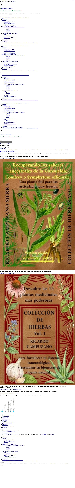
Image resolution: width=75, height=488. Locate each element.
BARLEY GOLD (8, 92)
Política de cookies (5, 40)
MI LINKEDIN (8, 31)
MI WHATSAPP (8, 85)
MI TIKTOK (7, 29)
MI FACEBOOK (8, 30)
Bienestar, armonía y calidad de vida (9, 23)
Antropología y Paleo (7, 22)
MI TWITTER (7, 59)
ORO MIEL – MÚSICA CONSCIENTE (9, 37)
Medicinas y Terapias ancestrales (9, 52)
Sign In (8, 479)
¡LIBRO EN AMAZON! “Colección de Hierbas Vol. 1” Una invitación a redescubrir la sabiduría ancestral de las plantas (20, 70)
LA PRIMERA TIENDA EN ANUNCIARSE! (10, 66)
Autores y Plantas (5, 417)
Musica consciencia (5, 424)
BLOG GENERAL (4, 19)
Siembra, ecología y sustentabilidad (9, 25)
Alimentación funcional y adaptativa (9, 21)
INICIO (3, 18)
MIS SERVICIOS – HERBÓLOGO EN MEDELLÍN (9, 26)
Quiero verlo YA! (14, 1)
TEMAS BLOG (4, 20)
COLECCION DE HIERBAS (6, 419)
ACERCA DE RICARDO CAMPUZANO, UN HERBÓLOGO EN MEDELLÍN (14, 27)
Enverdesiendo (4, 420)
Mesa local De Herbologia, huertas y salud (10, 36)
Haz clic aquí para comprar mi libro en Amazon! (7, 158)
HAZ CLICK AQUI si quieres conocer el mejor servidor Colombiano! (10, 389)
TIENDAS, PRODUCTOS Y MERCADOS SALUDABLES (10, 33)
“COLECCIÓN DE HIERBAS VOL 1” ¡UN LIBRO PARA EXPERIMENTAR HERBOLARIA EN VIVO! (15, 17)
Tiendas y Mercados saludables (7, 426)
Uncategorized (4, 427)
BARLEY (5, 34)
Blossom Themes (43, 434)
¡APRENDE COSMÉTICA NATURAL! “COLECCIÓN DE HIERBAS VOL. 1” (12, 42)
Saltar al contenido (3, 0)
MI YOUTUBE (8, 32)
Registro (5, 479)
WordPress (52, 434)
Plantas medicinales (7, 78)
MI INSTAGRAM (8, 28)
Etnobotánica (6, 24)
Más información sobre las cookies (7, 39)
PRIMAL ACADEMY (7, 38)
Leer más (1, 154)
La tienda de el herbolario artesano (7, 422)
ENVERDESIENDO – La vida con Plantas (7, 151)
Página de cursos (4, 41)
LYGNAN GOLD (8, 35)
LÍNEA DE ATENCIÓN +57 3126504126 (11, 10)
